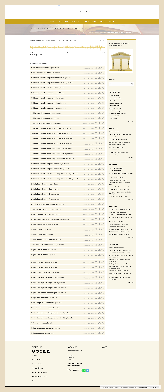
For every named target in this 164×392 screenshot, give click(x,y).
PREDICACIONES (115, 92)
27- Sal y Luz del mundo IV (45, 199)
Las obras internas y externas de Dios (120, 209)
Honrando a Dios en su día (116, 221)
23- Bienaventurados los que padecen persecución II (55, 179)
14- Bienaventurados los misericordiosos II (51, 133)
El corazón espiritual (115, 106)
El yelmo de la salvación (116, 168)
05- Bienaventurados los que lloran (48, 88)
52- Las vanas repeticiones (45, 328)
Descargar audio (36, 55)
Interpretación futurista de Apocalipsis (120, 134)
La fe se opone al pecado (116, 177)
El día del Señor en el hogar (117, 226)
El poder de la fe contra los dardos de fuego (119, 183)
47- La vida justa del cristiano (46, 303)
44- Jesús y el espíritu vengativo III (48, 288)
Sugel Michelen (36, 40)
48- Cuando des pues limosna (46, 308)
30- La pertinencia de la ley (45, 214)
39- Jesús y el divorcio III (44, 262)
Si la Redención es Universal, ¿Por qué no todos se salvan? (121, 256)
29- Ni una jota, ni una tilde (46, 209)
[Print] (101, 40)
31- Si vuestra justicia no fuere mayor (50, 219)
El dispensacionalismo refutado (118, 139)
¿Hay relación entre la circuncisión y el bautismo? (120, 274)
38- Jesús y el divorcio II (44, 255)
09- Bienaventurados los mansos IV (48, 108)
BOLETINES (113, 206)
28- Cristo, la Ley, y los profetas (47, 204)
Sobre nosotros (62, 21)
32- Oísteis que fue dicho (45, 224)
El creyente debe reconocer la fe (118, 196)
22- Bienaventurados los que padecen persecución (54, 174)
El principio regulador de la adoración (119, 152)
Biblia (94, 21)
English (111, 21)
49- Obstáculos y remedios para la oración (51, 313)
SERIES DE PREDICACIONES (95, 32)
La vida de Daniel (114, 116)
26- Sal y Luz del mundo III (45, 194)
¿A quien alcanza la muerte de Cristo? (119, 253)
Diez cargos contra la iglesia (117, 144)
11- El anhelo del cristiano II (46, 113)
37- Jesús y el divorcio (43, 250)
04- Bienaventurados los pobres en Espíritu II (52, 83)
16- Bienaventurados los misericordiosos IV (52, 143)
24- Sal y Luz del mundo (44, 184)
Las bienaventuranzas (115, 103)
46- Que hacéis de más (44, 298)
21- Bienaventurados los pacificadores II (50, 169)
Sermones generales (115, 98)
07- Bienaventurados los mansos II (48, 98)
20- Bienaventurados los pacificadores (50, 164)
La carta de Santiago (115, 111)
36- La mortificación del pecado (47, 245)
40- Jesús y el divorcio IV (44, 267)
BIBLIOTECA (113, 128)
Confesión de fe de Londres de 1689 (119, 142)
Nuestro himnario (114, 132)
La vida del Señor (114, 95)
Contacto (75, 21)
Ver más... (131, 121)
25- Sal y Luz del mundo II (45, 189)
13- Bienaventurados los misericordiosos (51, 128)
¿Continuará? (112, 137)
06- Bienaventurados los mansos (48, 93)
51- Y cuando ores (42, 323)
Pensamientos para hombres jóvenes (120, 155)
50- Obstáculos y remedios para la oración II (52, 318)
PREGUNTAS (113, 244)
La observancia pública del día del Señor (120, 229)
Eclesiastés (112, 100)
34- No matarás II (42, 234)
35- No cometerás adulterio (46, 239)
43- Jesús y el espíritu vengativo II (48, 283)
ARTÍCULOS (113, 165)
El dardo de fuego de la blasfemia (118, 180)
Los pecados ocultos (115, 108)
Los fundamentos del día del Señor (119, 234)
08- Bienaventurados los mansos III (48, 103)
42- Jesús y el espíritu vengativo (47, 277)
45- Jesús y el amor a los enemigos (48, 293)
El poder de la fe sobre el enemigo (119, 189)
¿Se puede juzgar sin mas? (116, 247)
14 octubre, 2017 (53, 40)
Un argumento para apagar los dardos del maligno (120, 193)
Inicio (52, 21)
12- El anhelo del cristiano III (46, 123)
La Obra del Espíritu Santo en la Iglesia (120, 214)
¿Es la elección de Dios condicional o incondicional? (119, 278)
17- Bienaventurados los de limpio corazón (51, 148)
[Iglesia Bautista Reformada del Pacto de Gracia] (82, 12)
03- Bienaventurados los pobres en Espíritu (51, 78)
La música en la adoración (116, 147)
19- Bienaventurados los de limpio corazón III (52, 159)
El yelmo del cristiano (115, 170)
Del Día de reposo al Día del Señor (119, 232)
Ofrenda (86, 21)
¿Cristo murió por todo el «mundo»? (119, 271)
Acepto (154, 387)
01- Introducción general (45, 68)
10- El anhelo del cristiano (45, 118)
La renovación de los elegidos (117, 212)
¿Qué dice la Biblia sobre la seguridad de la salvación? (120, 260)
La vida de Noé (113, 118)
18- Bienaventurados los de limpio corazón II (52, 153)
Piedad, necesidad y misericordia (118, 224)
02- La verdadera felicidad (45, 73)
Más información (143, 387)
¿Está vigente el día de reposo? (118, 264)
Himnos (102, 21)
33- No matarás (41, 229)
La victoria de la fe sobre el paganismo (120, 187)
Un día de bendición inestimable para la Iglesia (120, 218)
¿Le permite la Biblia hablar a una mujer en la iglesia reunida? (120, 267)
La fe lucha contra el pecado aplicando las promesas (121, 174)
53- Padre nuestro (42, 333)
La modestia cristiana (115, 150)
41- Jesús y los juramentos (45, 272)
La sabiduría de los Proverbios (117, 113)
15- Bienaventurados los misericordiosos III (52, 138)
